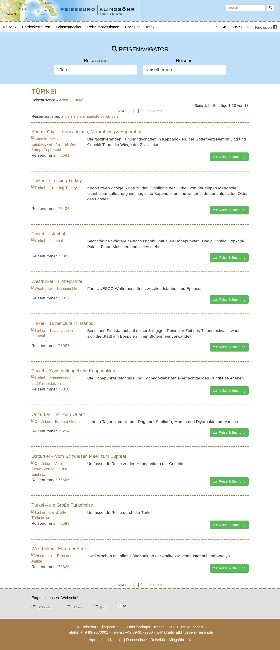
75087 (64, 345)
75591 (64, 155)
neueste (92, 116)
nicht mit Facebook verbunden (33, 606)
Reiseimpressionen (103, 27)
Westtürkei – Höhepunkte (56, 281)
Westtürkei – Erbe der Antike (60, 548)
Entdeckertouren (36, 27)
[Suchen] (270, 7)
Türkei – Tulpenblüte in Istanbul (62, 323)
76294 (64, 431)
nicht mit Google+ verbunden (96, 606)
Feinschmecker (69, 27)
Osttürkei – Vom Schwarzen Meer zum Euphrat (78, 456)
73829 (64, 566)
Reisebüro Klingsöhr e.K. (171, 640)
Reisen (8, 27)
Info (149, 27)
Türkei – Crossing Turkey (56, 180)
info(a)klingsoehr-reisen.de (190, 632)
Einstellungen (124, 606)
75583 (64, 523)
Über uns (132, 27)
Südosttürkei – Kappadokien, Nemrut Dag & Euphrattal (86, 131)
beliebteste (109, 116)
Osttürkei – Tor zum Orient (58, 414)
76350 (64, 389)
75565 (64, 480)
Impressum (97, 640)
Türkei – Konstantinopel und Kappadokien (73, 370)
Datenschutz (136, 640)
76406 (64, 208)
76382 (64, 256)
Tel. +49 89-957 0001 (232, 27)
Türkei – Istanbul (48, 233)
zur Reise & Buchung (229, 157)
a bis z (66, 116)
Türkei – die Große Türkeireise (62, 505)
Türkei (78, 100)
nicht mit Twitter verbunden (68, 606)
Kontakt (116, 640)
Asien (63, 100)
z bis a (79, 116)
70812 (64, 298)
